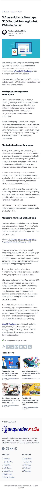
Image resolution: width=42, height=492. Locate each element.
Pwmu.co (27, 471)
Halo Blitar (7, 465)
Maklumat (27, 468)
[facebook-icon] (3, 448)
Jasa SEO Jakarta (9, 324)
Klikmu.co (27, 465)
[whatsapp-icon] (16, 448)
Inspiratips (27, 459)
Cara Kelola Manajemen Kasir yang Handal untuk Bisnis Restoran (11, 400)
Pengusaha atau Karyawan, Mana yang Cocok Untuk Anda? (10, 373)
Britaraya (6, 459)
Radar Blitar (7, 474)
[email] (30, 347)
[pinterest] (25, 347)
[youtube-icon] (11, 448)
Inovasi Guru (8, 471)
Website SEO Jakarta (23, 71)
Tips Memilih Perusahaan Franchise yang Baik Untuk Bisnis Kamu (30, 401)
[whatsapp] (16, 347)
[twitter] (12, 347)
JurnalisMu (28, 462)
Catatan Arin (8, 462)
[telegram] (21, 347)
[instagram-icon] (7, 448)
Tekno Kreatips (8, 477)
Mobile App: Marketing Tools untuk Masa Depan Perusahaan (31, 373)
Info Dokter (7, 468)
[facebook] (8, 347)
